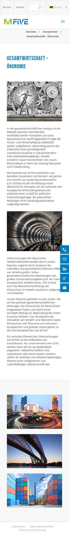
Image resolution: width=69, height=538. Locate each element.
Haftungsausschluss (42, 526)
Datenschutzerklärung (32, 530)
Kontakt (20, 7)
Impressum (18, 526)
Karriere (7, 7)
